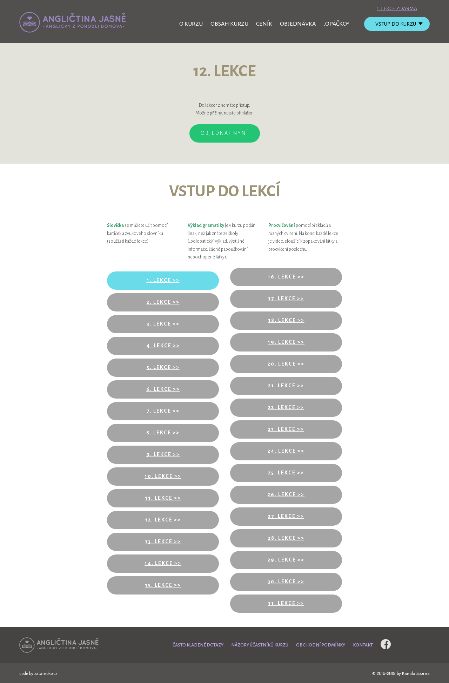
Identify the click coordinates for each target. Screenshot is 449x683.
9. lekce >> (163, 454)
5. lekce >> (163, 367)
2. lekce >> (163, 302)
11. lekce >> (163, 498)
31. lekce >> (286, 603)
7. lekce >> (163, 411)
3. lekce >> (163, 324)
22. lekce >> (286, 407)
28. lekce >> (286, 538)
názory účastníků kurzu (259, 645)
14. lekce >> (163, 563)
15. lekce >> (163, 585)
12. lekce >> (163, 520)
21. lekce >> (286, 385)
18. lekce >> (286, 320)
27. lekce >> (286, 516)
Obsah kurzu (229, 24)
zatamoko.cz (45, 673)
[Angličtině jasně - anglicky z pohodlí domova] (73, 22)
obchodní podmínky (320, 645)
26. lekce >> (286, 494)
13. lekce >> (163, 541)
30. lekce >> (286, 581)
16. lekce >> (286, 277)
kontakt (363, 645)
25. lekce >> (286, 472)
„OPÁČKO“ (336, 24)
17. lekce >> (286, 298)
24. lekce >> (286, 451)
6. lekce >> (163, 389)
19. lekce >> (286, 342)
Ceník (264, 24)
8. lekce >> (163, 432)
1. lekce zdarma (397, 8)
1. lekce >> (163, 280)
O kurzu (191, 24)
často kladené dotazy (198, 645)
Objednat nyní (225, 133)
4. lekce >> (163, 345)
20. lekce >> (286, 364)
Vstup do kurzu (395, 24)
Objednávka (298, 24)
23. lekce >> (286, 429)
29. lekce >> (286, 560)
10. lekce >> (163, 476)
